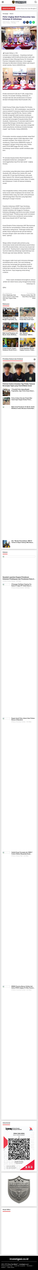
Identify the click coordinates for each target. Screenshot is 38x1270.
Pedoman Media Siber (7, 1265)
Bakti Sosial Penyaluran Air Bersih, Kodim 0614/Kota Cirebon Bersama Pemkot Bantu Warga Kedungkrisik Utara (10, 334)
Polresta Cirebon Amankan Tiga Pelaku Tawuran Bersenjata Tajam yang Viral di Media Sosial (19, 385)
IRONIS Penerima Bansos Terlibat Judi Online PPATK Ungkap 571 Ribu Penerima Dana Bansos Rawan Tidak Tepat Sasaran (22, 987)
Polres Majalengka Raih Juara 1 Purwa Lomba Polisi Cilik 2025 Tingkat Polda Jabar (10, 297)
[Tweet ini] (27, 22)
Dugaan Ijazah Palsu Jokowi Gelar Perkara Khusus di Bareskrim (23, 719)
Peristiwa (8, 22)
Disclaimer (29, 1265)
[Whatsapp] (33, 22)
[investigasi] (19, 2)
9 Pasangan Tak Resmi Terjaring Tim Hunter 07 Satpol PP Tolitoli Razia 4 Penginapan (21, 585)
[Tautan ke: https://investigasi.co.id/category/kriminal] (34, 359)
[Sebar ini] (24, 22)
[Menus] (2, 2)
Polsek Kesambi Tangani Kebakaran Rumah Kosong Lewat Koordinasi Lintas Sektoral (10, 349)
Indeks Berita (10, 1267)
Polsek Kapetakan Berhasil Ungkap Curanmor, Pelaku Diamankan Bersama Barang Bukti (27, 349)
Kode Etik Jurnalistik (19, 1265)
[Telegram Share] (30, 22)
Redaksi (3, 1267)
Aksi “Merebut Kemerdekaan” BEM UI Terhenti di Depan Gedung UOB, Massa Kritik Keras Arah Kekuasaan (27, 334)
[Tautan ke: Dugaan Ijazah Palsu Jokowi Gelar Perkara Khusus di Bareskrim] (6, 783)
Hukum (4, 22)
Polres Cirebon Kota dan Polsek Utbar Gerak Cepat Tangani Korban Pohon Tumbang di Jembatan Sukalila (27, 318)
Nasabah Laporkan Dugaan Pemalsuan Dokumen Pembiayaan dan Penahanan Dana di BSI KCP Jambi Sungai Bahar (18, 578)
